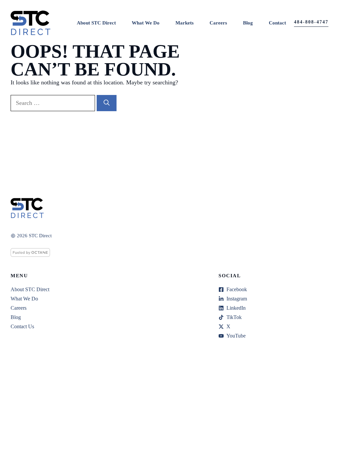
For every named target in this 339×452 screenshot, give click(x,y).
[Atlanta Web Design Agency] (30, 254)
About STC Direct (96, 22)
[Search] (107, 103)
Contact (277, 22)
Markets (184, 22)
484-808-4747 (311, 22)
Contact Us (22, 326)
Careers (218, 22)
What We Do (146, 22)
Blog (248, 22)
